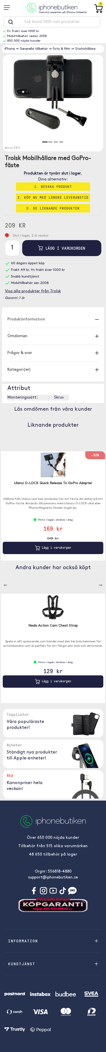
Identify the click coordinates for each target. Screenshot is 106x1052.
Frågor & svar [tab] (19, 353)
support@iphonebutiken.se (53, 877)
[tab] (45, 142)
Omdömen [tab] (17, 336)
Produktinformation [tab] (26, 319)
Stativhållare (85, 49)
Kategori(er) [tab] (19, 370)
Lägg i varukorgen (64, 248)
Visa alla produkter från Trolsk (33, 291)
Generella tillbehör (34, 49)
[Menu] (8, 7)
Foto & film (61, 49)
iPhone (9, 49)
